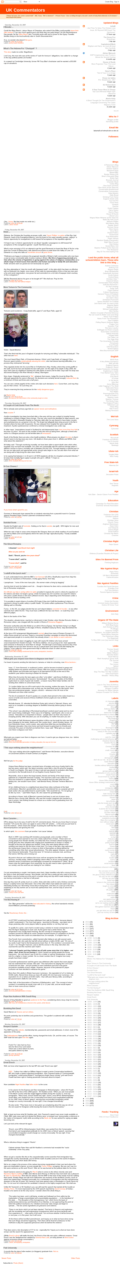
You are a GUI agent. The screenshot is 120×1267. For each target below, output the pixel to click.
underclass (111, 893)
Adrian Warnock (109, 53)
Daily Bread (114, 195)
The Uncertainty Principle (109, 341)
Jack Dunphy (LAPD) (110, 627)
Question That (113, 326)
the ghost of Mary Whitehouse (104, 875)
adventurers (111, 705)
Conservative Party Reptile (108, 283)
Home (41, 1258)
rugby (113, 854)
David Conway (60, 1189)
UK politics (110, 890)
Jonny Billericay (112, 384)
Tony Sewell (114, 651)
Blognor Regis (113, 269)
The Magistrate (112, 638)
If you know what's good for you (15, 510)
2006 (87, 1099)
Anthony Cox (113, 268)
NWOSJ (113, 835)
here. (16, 355)
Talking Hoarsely (112, 334)
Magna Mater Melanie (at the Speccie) (104, 218)
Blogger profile (113, 120)
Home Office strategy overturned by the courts (23, 651)
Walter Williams (112, 653)
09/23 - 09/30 (92, 1013)
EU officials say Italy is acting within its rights (20, 592)
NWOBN (113, 833)
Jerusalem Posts (112, 474)
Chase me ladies (108, 78)
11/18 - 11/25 (92, 949)
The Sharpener (112, 250)
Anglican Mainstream (110, 524)
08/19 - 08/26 (92, 1025)
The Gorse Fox (109, 37)
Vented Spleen (113, 349)
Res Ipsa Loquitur (111, 328)
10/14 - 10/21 (92, 1006)
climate (113, 748)
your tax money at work (106, 912)
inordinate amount (34, 252)
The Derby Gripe (112, 401)
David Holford (113, 532)
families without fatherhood (105, 765)
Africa (10, 742)
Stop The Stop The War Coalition (106, 672)
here (56, 384)
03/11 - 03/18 (92, 1075)
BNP (113, 724)
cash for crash (110, 737)
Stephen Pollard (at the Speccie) (106, 248)
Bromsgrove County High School (104, 729)
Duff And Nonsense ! (110, 285)
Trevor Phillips (47, 1166)
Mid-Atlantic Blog (112, 223)
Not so (55, 1251)
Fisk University (10, 1248)
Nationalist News (112, 388)
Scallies (112, 858)
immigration (17, 568)
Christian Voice (112, 520)
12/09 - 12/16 (92, 943)
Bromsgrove (110, 728)
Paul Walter (114, 392)
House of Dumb (109, 62)
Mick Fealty (114, 456)
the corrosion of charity (107, 871)
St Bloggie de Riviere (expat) (107, 330)
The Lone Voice (112, 419)
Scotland (15, 461)
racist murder (110, 850)
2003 (87, 1105)
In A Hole (115, 378)
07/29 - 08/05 (92, 1032)
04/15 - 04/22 (92, 1066)
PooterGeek (113, 235)
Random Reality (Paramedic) (107, 240)
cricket (113, 752)
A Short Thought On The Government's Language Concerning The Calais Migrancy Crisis (100, 103)
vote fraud (111, 895)
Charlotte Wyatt (112, 182)
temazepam (46, 433)
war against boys (109, 899)
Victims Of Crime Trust (110, 605)
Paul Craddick (113, 320)
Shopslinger (111, 39)
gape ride (112, 769)
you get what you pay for (106, 910)
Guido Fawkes (113, 208)
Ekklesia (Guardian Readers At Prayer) (104, 553)
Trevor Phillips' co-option (56, 235)
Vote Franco (113, 409)
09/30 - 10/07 (92, 1011)
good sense (47, 252)
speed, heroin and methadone (45, 409)
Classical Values (112, 281)
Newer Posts (6, 1258)
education (39, 742)
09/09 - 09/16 (92, 1018)
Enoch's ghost (14, 1235)
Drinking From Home (110, 197)
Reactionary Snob (16, 913)
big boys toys (111, 716)
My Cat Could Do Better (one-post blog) (103, 315)
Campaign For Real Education (107, 504)
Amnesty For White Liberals (108, 690)
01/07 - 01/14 (92, 1096)
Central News (113, 277)
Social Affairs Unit (111, 246)
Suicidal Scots (10, 523)
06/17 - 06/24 (92, 1045)
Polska (112, 846)
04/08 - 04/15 (92, 1068)
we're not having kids (107, 901)
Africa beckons (70, 662)
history (111, 778)
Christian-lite (13, 281)
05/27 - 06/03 (92, 1052)
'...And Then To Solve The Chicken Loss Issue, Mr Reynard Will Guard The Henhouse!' (100, 30)
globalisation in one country (106, 773)
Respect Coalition (111, 688)
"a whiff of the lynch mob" (15, 573)
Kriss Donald (110, 807)
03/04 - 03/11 (92, 1078)
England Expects (112, 365)
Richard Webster (112, 668)
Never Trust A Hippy (111, 317)
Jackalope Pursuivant (110, 300)
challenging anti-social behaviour (103, 739)
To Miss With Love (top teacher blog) (104, 640)
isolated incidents (108, 795)
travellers (21, 43)
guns (30, 40)
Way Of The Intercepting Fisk (107, 252)
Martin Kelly (10, 395)
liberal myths (110, 814)
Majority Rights (112, 305)
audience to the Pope (38, 1000)
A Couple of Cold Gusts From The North (21, 405)
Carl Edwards (113, 528)
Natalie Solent (113, 225)
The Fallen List (112, 337)
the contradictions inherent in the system (28, 1003)
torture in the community (29, 398)
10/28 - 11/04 (92, 1002)
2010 (87, 929)
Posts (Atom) (18, 1263)
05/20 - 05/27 (92, 1055)
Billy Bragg (112, 718)
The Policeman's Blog (110, 636)
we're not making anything (105, 903)
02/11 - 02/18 (92, 1085)
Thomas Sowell (112, 649)
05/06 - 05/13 (92, 1059)
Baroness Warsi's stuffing (13, 1174)
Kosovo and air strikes (25, 1012)
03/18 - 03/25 (92, 1073)
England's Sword (112, 367)
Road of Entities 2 (111, 395)
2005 (87, 1101)
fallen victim (33, 1084)
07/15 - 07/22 (92, 1036)
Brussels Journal (112, 180)
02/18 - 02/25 (92, 1082)
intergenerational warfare (105, 790)
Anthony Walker (110, 709)
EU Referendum (109, 85)
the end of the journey (107, 873)
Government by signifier (107, 777)
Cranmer (115, 535)
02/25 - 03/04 (92, 1080)
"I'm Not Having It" (12, 900)
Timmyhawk (114, 343)
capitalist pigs (111, 733)
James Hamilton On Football (107, 301)
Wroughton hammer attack (105, 907)
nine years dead (32, 555)
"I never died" (14, 563)
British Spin (114, 178)
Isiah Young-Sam (109, 794)
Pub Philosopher (112, 236)
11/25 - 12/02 (92, 947)
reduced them (71, 378)
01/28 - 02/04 (92, 1089)
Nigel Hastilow (20, 1084)
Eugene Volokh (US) (110, 199)
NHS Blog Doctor (112, 625)
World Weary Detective (109, 634)
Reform (115, 518)
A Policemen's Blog (111, 165)
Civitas (115, 662)
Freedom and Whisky (110, 440)
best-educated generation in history (24, 742)
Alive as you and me (17, 552)
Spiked (115, 666)
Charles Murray (110, 743)
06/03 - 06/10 (92, 1050)
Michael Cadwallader (110, 309)
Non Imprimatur (112, 390)
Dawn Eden (114, 526)
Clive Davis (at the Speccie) (108, 187)
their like (25, 1037)
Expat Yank (114, 288)
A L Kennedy (110, 701)
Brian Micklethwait (111, 271)
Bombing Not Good (12, 1008)
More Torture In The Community (18, 287)
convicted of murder (59, 609)
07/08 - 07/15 (92, 1039)
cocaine (10, 413)
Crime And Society (111, 601)
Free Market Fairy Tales (109, 373)
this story (68, 437)
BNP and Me (113, 363)
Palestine (111, 839)
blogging (112, 722)
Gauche (115, 206)
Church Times (113, 522)
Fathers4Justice (112, 577)
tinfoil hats (111, 880)
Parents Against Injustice (109, 592)
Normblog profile (112, 121)
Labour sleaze (13, 224)
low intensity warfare (107, 816)
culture (11, 568)
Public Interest (113, 238)
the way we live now (15, 398)
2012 (87, 924)
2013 (87, 922)
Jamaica (113, 797)
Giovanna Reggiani (55, 622)
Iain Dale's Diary (112, 298)
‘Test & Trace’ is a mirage (106, 73)
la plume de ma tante (107, 809)
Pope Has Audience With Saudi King (20, 996)
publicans (111, 848)
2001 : (11, 1071)
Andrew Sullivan (112, 169)
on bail (113, 837)
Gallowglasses (12, 1035)
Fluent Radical (113, 290)
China (113, 745)
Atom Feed (114, 1115)
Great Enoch (9, 1062)
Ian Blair (113, 786)
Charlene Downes (109, 741)
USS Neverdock (112, 347)
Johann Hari (111, 805)
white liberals (46, 1003)
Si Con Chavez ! (11, 466)
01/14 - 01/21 (92, 1094)
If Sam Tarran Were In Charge (103, 90)
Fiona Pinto (114, 203)
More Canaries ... (11, 818)
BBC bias (12, 1003)
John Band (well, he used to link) (106, 303)
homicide (27, 526)
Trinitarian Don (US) (111, 515)
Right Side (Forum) (111, 242)
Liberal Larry (113, 216)
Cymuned (114, 429)
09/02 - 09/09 (92, 1020)
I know (10, 221)
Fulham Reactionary (110, 292)
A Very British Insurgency (109, 361)
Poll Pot (112, 844)
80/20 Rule (114, 360)
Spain (114, 865)
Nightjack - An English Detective (106, 632)
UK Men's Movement (110, 575)
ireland (112, 792)
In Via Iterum (113, 380)
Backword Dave (112, 170)
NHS (10, 461)
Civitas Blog (114, 184)
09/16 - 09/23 (92, 1015)
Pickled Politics (112, 233)
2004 (87, 1103)
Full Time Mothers (111, 590)
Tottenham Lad (112, 405)
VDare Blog (114, 407)
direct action (69, 1237)
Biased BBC (114, 172)
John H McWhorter (111, 670)
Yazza (112, 909)
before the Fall (109, 713)
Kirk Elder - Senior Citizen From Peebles (103, 494)
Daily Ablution (113, 193)
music (112, 826)
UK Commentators (25, 10)
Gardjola (115, 204)
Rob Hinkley (113, 244)
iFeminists (114, 573)
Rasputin (111, 852)
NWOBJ (112, 831)
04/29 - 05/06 (92, 1062)
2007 (87, 936)
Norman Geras (112, 227)
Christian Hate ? (112, 279)
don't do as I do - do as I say (104, 760)
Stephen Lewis (112, 397)
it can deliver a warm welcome (60, 637)
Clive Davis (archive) (110, 186)
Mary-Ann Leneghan (108, 820)
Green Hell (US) (112, 296)
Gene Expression (112, 674)
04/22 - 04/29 (92, 1064)
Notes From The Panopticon (107, 318)
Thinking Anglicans (111, 562)
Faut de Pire (113, 201)
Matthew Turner (112, 307)
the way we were (108, 878)
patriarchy (111, 841)
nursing (113, 829)
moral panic (110, 824)
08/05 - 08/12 (92, 1029)
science (113, 860)
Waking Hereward (111, 410)
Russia (113, 856)
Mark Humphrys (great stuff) (107, 658)
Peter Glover (113, 544)
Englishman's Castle (110, 371)
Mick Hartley (113, 311)
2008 (87, 933)
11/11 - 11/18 (92, 952)
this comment (20, 831)
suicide (49, 526)
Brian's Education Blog (110, 176)
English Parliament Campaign (107, 369)
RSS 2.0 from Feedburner (108, 1117)
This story (7, 52)
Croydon (112, 754)
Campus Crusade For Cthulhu (107, 692)
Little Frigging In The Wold (108, 386)
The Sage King (112, 339)
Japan (113, 799)
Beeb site (47, 1118)
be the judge (17, 761)
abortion (112, 703)
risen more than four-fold (68, 429)
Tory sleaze (110, 884)
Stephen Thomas (112, 399)
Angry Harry (113, 572)
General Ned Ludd (42, 1237)
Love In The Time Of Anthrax (107, 685)
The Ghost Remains (12, 544)
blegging (112, 720)
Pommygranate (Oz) (110, 393)
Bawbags (115, 445)
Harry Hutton (113, 210)
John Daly (114, 614)
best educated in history (42, 904)
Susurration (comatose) (109, 332)
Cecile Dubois (113, 275)
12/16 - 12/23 (92, 940)
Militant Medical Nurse (110, 623)
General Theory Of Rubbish (108, 294)
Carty (114, 735)
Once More (114, 231)
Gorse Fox (114, 375)
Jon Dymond (40, 577)
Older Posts (75, 1258)
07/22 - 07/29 (92, 1034)
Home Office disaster (107, 780)
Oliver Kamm (113, 229)
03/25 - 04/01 (92, 1071)
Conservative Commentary (108, 191)
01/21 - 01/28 (92, 1092)
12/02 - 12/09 (92, 945)
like (26, 40)
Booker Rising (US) (111, 174)
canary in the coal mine (16, 892)
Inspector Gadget (111, 631)
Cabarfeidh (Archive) (110, 273)
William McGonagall (111, 687)
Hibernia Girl (113, 465)
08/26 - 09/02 (92, 1022)
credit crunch (110, 750)
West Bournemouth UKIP (109, 350)
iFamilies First (113, 588)
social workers (109, 863)
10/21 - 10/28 (92, 1004)
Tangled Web (113, 335)
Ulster (113, 892)
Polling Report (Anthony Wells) (107, 322)
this (25, 913)
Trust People (113, 345)
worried (41, 633)
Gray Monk (114, 376)
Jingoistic (115, 485)
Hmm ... (7, 232)
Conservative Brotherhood (108, 189)
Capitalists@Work (108, 44)
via (5, 811)
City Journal (114, 660)
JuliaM (112, 26)
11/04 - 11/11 (92, 954)
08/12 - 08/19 (92, 1027)
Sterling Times (9, 1189)
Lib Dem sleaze (110, 812)
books (113, 726)
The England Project (110, 403)
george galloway (14, 1055)
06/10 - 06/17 (92, 1048)
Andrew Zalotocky (111, 266)
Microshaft (114, 438)
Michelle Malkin (112, 655)
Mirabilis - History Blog (110, 675)
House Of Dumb (112, 214)
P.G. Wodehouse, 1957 (106, 80)
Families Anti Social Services (107, 586)
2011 (87, 926)
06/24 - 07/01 (92, 1043)
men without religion (24, 281)
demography (18, 1242)
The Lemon (114, 664)
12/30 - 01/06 (92, 938)
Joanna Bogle (113, 530)
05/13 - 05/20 (92, 1057)
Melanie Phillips (112, 221)
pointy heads (13, 43)
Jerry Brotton (111, 801)
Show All (116, 111)
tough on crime (43, 398)
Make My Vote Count (110, 219)
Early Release (110, 762)
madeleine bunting (109, 818)
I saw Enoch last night (26, 548)
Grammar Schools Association (107, 505)
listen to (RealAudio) (13, 1176)
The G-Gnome (113, 441)
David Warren (113, 657)
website (21, 1030)
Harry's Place (110, 71)
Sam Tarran (114, 483)
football (112, 767)
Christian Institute (111, 516)
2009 (87, 931)
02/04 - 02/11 (92, 1087)
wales (113, 897)
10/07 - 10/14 (92, 1009)
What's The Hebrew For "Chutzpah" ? (20, 48)
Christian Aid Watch (111, 533)
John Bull (115, 382)
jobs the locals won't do (106, 803)
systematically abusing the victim (33, 361)
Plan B (35, 1172)
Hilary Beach (23, 34)
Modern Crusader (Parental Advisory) (104, 313)
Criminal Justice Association (108, 603)
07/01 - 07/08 (92, 1041)
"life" (32, 376)
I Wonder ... (8, 27)
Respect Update (11, 1026)
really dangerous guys (45, 389)
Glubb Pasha (111, 775)
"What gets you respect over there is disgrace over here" (29, 659)
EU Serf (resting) (112, 286)
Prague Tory (113, 324)
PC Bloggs (114, 629)
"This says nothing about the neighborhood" (23, 748)
